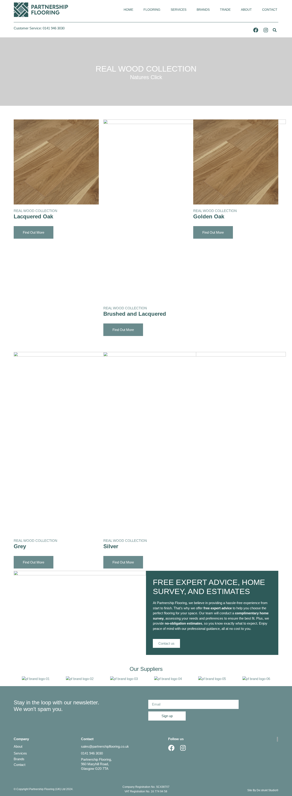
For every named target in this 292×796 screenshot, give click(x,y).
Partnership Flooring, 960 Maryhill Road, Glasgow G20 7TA (96, 763)
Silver (110, 546)
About (246, 9)
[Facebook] (256, 30)
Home (128, 9)
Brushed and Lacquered (134, 314)
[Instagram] (266, 30)
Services (178, 9)
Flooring (151, 9)
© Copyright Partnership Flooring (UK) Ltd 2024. (43, 789)
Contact (269, 9)
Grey (20, 546)
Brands (203, 9)
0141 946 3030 (54, 28)
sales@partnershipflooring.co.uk (105, 746)
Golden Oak (208, 216)
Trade (225, 9)
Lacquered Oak (33, 216)
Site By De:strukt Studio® (262, 790)
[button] (274, 30)
